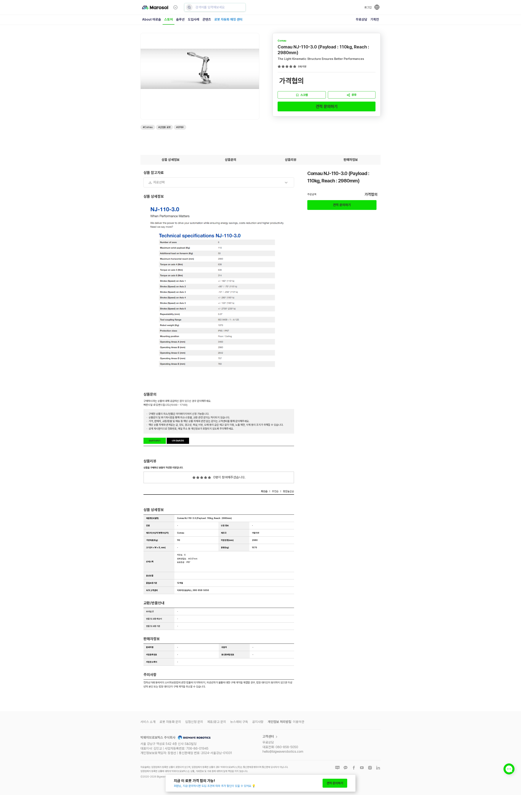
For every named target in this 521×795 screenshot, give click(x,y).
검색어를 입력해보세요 (210, 7)
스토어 (168, 19)
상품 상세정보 (171, 160)
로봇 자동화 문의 (170, 722)
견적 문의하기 (326, 106)
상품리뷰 (290, 160)
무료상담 (361, 19)
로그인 (368, 7)
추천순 (275, 491)
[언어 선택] (377, 7)
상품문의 (230, 160)
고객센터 (268, 736)
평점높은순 (288, 491)
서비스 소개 (147, 722)
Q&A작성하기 (155, 440)
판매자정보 (351, 160)
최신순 (264, 491)
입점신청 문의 (194, 722)
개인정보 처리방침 (279, 722)
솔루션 (180, 19)
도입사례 (193, 19)
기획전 (374, 19)
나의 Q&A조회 (178, 440)
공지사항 (258, 722)
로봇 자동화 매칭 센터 (228, 19)
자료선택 (159, 182)
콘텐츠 (206, 19)
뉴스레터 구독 (239, 722)
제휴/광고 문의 (216, 722)
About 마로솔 (151, 19)
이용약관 (298, 722)
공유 (354, 94)
